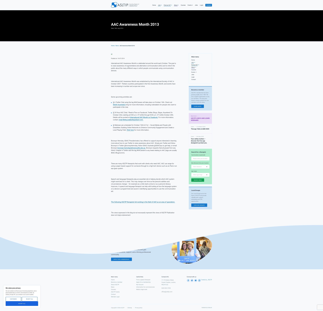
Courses (183, 5)
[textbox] (200, 167)
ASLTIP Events (115, 292)
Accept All (21, 303)
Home (154, 5)
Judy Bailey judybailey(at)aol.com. (131, 120)
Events (190, 5)
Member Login (115, 297)
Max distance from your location (200, 163)
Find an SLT (167, 5)
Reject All (29, 299)
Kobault (210, 307)
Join (159, 5)
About (176, 5)
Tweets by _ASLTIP (206, 280)
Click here (130, 130)
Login (201, 5)
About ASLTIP (115, 284)
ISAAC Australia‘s (119, 105)
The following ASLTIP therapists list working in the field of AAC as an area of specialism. (143, 202)
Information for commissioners (145, 287)
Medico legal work (141, 289)
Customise (13, 299)
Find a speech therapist (143, 280)
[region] (21, 296)
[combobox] (200, 167)
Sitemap (130, 307)
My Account (139, 284)
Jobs (196, 5)
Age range (194, 171)
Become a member (116, 282)
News (117, 46)
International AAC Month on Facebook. (144, 117)
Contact (208, 5)
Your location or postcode (198, 155)
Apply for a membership (143, 282)
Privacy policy (138, 307)
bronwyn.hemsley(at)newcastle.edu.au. (132, 148)
